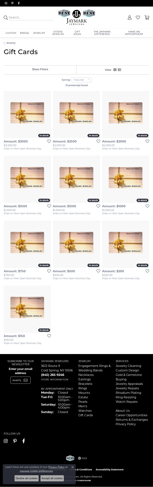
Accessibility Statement (110, 469)
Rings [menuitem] (82, 388)
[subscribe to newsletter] (25, 380)
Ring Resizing (126, 397)
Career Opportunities (131, 415)
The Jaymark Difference (102, 32)
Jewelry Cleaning (128, 366)
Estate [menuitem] (83, 397)
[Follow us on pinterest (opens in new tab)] (12, 3)
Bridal (24, 33)
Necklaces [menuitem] (86, 375)
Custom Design (127, 370)
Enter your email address (20, 371)
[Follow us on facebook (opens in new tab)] (18, 3)
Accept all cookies (52, 478)
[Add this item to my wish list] (48, 141)
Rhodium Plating (128, 393)
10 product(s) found (76, 85)
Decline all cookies (27, 478)
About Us (123, 410)
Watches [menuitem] (85, 410)
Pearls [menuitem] (82, 402)
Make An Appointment (134, 32)
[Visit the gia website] (82, 458)
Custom (11, 33)
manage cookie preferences (36, 470)
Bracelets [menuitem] (85, 384)
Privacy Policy (126, 424)
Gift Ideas (77, 32)
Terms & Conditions (80, 469)
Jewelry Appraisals (129, 384)
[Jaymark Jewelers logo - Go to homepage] (76, 18)
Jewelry (39, 33)
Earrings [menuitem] (84, 379)
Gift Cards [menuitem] (85, 415)
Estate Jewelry (58, 32)
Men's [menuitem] (82, 406)
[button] (129, 18)
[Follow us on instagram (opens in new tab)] (6, 3)
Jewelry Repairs (127, 388)
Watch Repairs (127, 402)
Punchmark (84, 480)
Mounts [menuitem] (84, 393)
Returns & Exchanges (132, 419)
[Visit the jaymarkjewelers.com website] (70, 458)
